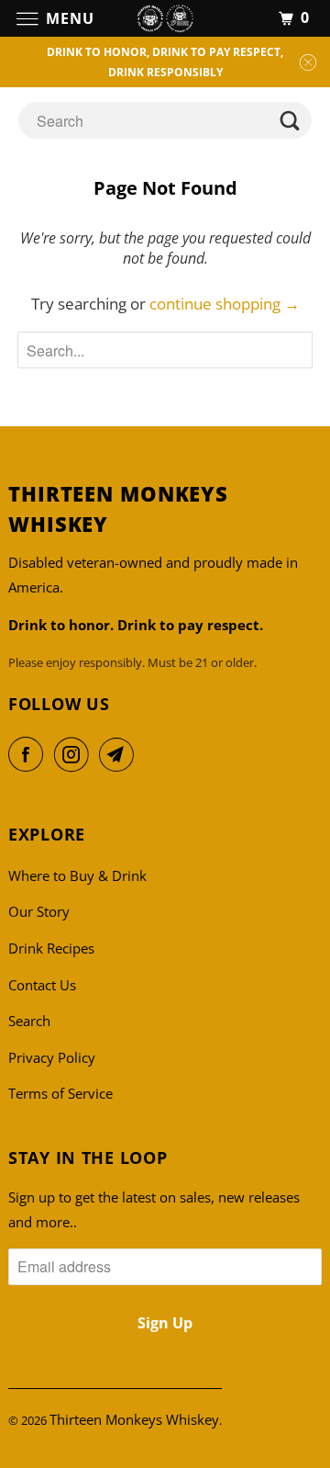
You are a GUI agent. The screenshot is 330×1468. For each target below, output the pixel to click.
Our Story (39, 911)
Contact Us (42, 985)
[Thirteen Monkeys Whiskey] (165, 18)
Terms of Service (60, 1093)
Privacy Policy (51, 1057)
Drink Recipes (51, 948)
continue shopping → (224, 303)
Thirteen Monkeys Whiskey (134, 1419)
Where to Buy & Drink (77, 875)
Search (29, 1020)
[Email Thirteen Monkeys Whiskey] (120, 754)
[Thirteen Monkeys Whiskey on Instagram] (75, 754)
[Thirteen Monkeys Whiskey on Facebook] (29, 754)
